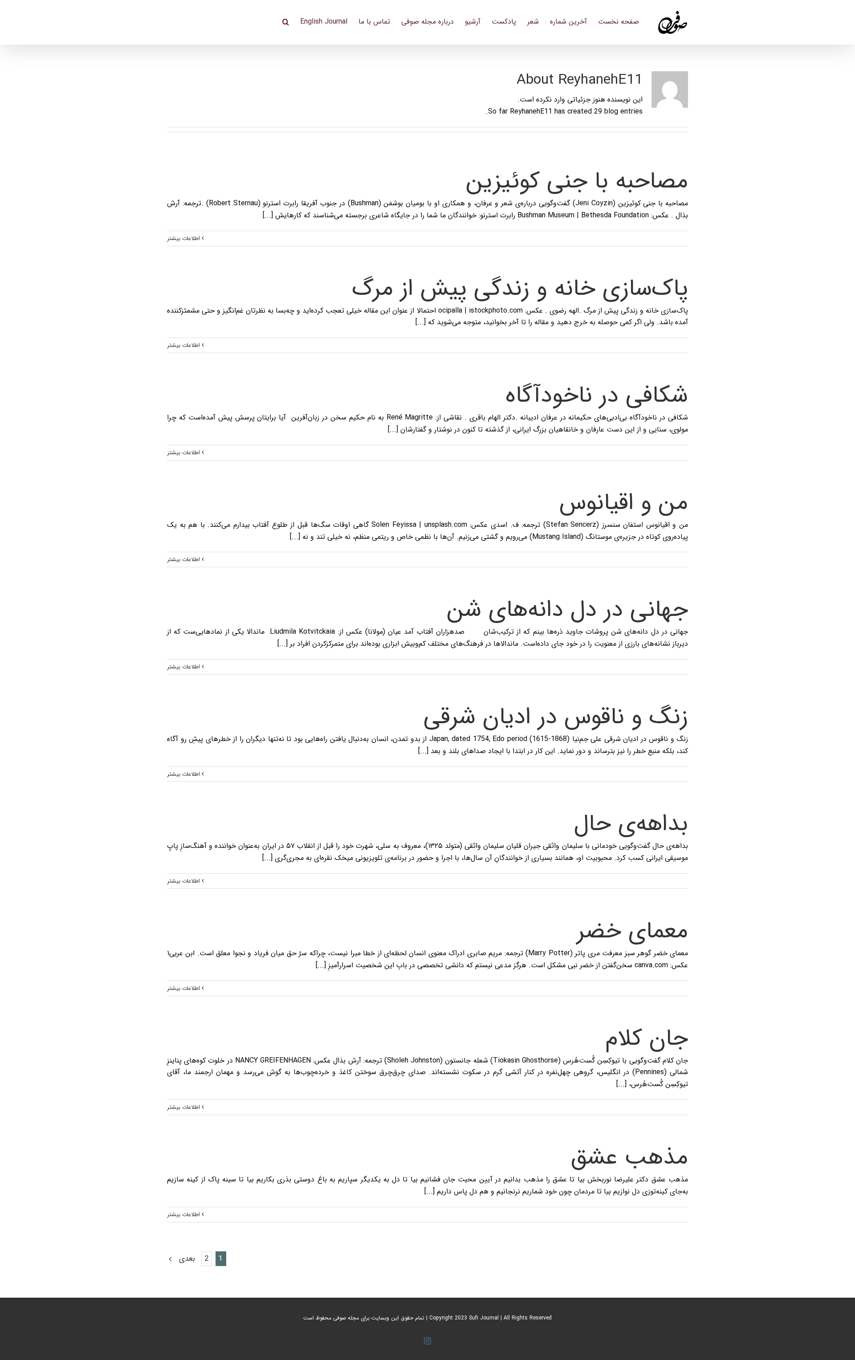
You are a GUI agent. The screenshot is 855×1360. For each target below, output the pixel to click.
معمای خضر (632, 931)
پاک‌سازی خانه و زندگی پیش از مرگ (520, 289)
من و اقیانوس (623, 503)
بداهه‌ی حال (631, 824)
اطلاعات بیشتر (184, 238)
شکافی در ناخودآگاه (596, 396)
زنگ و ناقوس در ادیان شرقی (555, 717)
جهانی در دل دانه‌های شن (567, 610)
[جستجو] (285, 21)
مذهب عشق (629, 1158)
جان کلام (646, 1039)
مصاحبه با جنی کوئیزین (577, 181)
